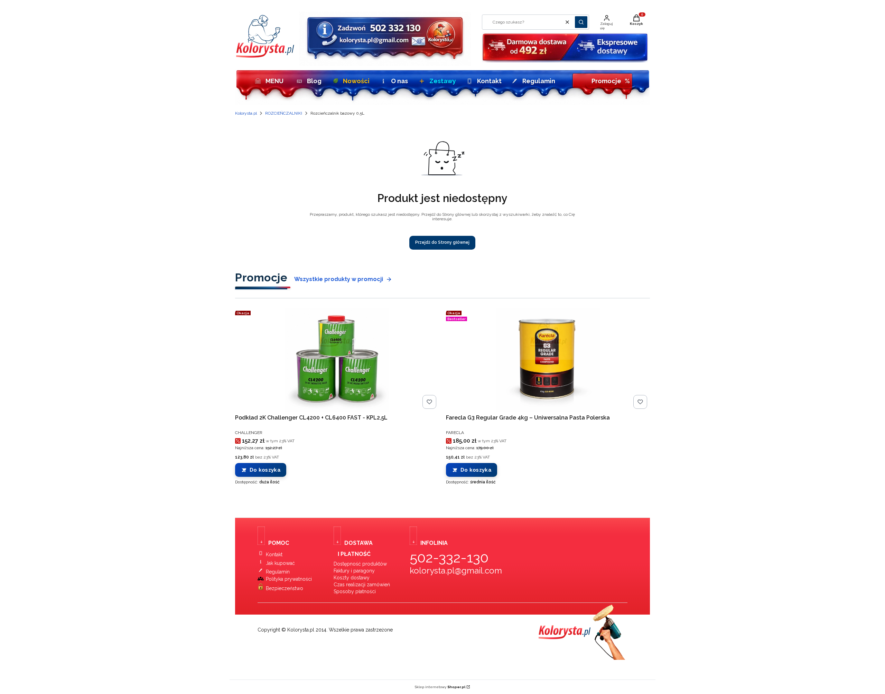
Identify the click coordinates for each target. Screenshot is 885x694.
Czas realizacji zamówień (362, 584)
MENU (274, 81)
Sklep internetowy (440, 687)
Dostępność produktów (360, 564)
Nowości (356, 81)
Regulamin (538, 81)
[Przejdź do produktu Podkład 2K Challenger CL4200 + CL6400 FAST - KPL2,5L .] (337, 360)
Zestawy (442, 81)
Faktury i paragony (354, 570)
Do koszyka (265, 470)
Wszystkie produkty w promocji (338, 279)
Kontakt (489, 81)
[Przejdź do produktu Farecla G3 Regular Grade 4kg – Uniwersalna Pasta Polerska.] (548, 360)
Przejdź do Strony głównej (442, 242)
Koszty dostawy (352, 577)
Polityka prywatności (289, 579)
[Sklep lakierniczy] (265, 56)
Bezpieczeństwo (284, 588)
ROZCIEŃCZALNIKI (283, 113)
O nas (399, 81)
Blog (314, 81)
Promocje (610, 81)
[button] (581, 22)
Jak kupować (280, 563)
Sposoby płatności (355, 591)
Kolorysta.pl (246, 113)
